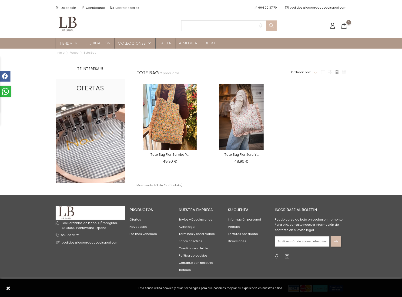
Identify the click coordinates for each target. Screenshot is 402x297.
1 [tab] (122, 125)
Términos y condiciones (197, 234)
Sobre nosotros (190, 241)
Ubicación (68, 8)
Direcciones (237, 241)
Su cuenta (238, 209)
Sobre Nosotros (127, 8)
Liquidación (98, 43)
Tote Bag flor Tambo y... (169, 154)
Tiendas (185, 270)
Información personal (244, 219)
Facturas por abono (243, 234)
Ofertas (135, 219)
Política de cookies (193, 255)
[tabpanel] (90, 131)
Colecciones (135, 43)
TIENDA (69, 43)
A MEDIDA (188, 43)
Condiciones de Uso (194, 248)
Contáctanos (95, 8)
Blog (210, 43)
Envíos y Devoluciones (195, 219)
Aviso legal (187, 226)
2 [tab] (122, 134)
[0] (343, 26)
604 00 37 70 (70, 235)
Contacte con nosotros (196, 263)
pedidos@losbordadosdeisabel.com (318, 7)
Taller (165, 43)
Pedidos (234, 226)
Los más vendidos (143, 234)
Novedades (138, 226)
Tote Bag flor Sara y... (241, 154)
